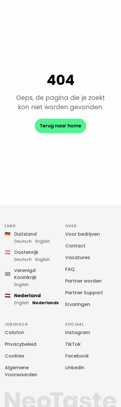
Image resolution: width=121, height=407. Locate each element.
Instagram (77, 332)
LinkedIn (74, 367)
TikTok (73, 344)
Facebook (77, 356)
